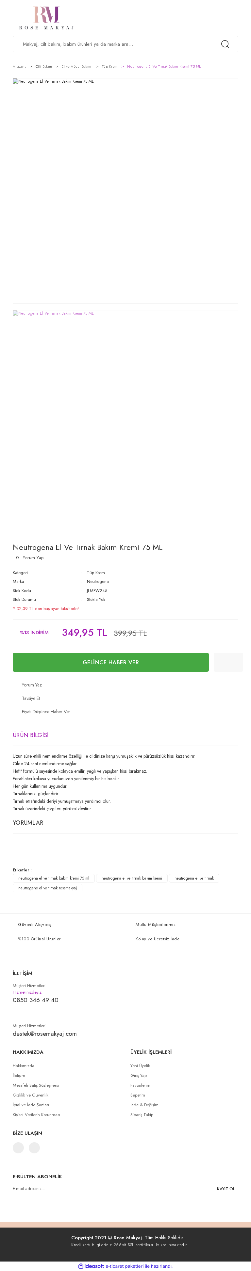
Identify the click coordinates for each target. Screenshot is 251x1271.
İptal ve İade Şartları (31, 1105)
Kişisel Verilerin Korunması (36, 1115)
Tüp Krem (96, 572)
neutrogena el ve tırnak (194, 878)
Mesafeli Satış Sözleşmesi (36, 1085)
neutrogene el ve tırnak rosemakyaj (47, 888)
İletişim (19, 1075)
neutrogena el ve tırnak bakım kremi (132, 878)
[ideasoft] (91, 1266)
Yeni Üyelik (140, 1066)
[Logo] (79, 18)
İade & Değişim (144, 1105)
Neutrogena (98, 581)
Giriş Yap (138, 1075)
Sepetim (137, 1095)
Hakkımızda (23, 1066)
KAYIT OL (226, 1189)
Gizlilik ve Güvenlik (30, 1095)
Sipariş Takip (141, 1115)
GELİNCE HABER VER (111, 662)
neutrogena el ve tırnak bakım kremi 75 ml (53, 878)
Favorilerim (140, 1085)
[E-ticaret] (125, 1266)
